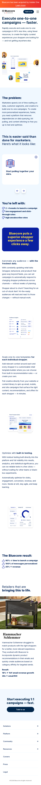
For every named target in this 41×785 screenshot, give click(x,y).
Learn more (20, 5)
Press (5, 764)
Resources (7, 749)
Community (7, 741)
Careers (6, 757)
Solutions (7, 726)
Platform (6, 734)
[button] (17, 191)
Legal (5, 772)
